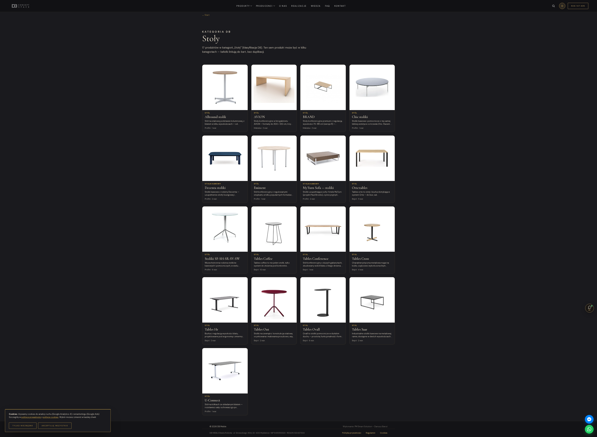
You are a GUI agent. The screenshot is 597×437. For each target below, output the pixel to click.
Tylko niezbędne (22, 426)
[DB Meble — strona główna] (20, 6)
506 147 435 (578, 6)
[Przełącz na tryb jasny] (562, 6)
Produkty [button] (243, 6)
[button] (589, 308)
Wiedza (316, 6)
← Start (205, 15)
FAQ (327, 6)
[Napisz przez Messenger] (589, 419)
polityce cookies (50, 417)
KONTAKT (340, 6)
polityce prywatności (31, 417)
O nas (283, 6)
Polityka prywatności (351, 433)
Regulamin (370, 433)
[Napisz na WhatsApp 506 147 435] (589, 429)
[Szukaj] (553, 6)
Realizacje (298, 6)
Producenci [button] (264, 6)
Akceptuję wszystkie (55, 426)
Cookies (383, 433)
